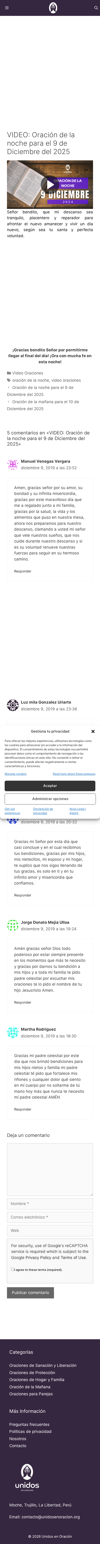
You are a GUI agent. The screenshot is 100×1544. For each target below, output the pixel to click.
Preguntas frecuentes (29, 1424)
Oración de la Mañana (29, 1387)
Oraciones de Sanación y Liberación (43, 1365)
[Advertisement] (50, 68)
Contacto (17, 1445)
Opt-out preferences (12, 811)
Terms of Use (73, 1257)
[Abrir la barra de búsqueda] (96, 8)
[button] (93, 731)
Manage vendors (16, 774)
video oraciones (66, 380)
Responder (22, 571)
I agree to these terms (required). (38, 1270)
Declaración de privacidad (43, 811)
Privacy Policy (38, 1257)
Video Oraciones (27, 373)
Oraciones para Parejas (31, 1394)
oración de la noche (30, 380)
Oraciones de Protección (32, 1372)
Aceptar (50, 785)
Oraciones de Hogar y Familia (36, 1379)
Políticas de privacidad (30, 1431)
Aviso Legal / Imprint (78, 811)
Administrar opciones (50, 799)
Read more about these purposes (74, 774)
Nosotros (17, 1438)
